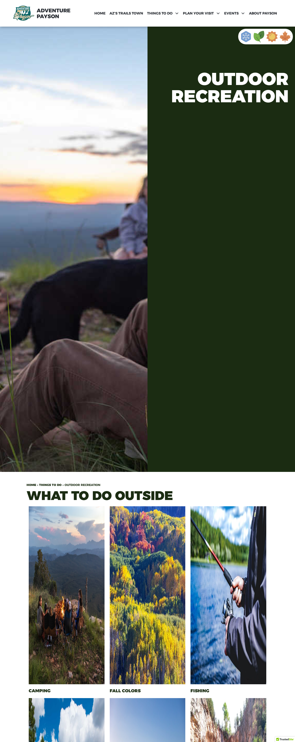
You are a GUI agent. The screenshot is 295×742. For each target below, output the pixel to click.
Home (100, 13)
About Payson (263, 13)
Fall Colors (125, 690)
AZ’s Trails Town (126, 13)
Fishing (199, 690)
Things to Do (50, 485)
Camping (40, 690)
